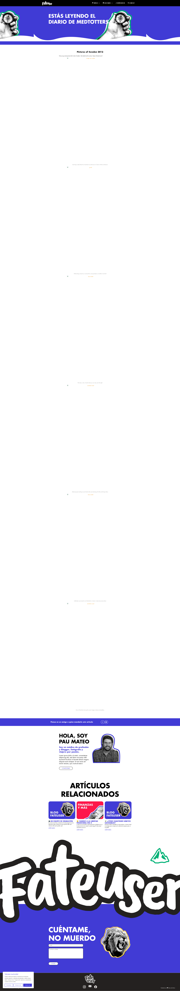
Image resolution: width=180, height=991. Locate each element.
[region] (18, 980)
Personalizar (8, 985)
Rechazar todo (18, 985)
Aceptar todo (27, 985)
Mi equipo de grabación (61, 821)
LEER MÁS (52, 828)
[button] (102, 722)
